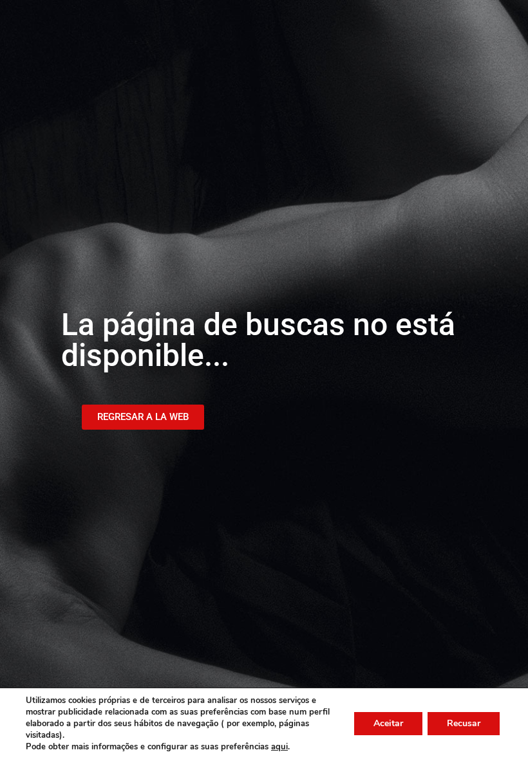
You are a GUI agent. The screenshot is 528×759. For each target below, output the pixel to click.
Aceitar (388, 723)
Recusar (463, 723)
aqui (279, 747)
